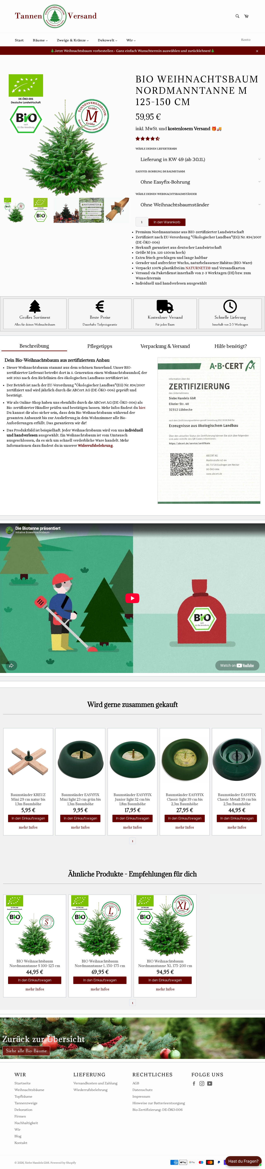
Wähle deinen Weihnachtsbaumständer (166, 194)
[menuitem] (19, 39)
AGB (135, 1083)
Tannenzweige (25, 1103)
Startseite (22, 1083)
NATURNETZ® (198, 268)
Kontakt (20, 1142)
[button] (148, 138)
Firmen (20, 1116)
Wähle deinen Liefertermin (156, 148)
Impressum (141, 1096)
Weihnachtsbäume (29, 1089)
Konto (246, 39)
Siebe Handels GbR (37, 1162)
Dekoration (23, 1109)
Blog (17, 1136)
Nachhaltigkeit (26, 1122)
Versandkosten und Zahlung (95, 1083)
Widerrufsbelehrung (95, 445)
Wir (17, 1129)
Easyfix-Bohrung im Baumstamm (160, 171)
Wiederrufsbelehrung (90, 1089)
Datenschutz (142, 1089)
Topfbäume (23, 1096)
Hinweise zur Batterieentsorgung (158, 1103)
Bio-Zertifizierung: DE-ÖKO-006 (157, 1109)
